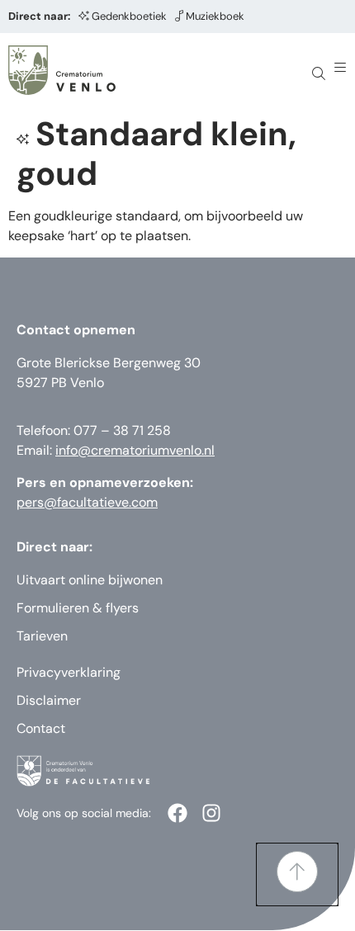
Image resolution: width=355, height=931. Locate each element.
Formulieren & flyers (78, 608)
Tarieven (42, 636)
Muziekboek (215, 16)
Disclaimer (49, 700)
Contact (41, 728)
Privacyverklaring (69, 672)
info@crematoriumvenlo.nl (135, 450)
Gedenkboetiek (129, 16)
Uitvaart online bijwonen (90, 579)
